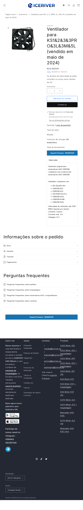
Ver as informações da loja (59, 120)
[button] (4, 5)
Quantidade (51, 86)
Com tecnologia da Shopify (27, 497)
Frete (49, 72)
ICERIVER (14, 497)
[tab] (53, 160)
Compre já (62, 105)
